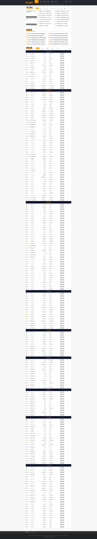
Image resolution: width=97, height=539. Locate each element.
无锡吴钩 (51, 149)
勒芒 (50, 284)
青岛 (44, 385)
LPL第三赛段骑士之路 (32, 56)
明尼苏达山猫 (43, 307)
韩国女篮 (44, 453)
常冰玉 (44, 58)
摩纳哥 (44, 298)
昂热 (50, 225)
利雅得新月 (43, 362)
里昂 (44, 467)
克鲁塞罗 (51, 369)
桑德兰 (44, 277)
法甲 (51, 4)
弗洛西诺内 (51, 211)
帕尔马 (51, 234)
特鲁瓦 (51, 229)
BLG (44, 435)
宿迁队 (51, 165)
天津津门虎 (43, 140)
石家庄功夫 (43, 149)
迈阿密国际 (43, 238)
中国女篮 (44, 69)
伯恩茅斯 (44, 188)
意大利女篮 (51, 474)
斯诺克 (30, 58)
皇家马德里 (43, 282)
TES (44, 133)
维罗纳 (51, 424)
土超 (31, 337)
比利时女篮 (43, 458)
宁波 (44, 261)
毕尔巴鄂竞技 (51, 309)
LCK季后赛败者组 (31, 405)
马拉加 (51, 282)
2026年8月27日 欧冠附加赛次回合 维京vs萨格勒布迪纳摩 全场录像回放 (59, 39)
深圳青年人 (51, 145)
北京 (44, 378)
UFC (29, 197)
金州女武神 (43, 314)
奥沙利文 (51, 58)
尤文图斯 (44, 234)
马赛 (50, 298)
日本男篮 (44, 323)
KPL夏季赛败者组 (31, 325)
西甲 (43, 4)
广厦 (50, 385)
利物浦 (51, 483)
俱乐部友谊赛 (32, 69)
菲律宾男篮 (51, 83)
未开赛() (62, 53)
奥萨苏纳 (44, 334)
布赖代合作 (51, 97)
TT (44, 56)
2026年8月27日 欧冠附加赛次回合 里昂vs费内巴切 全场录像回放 (58, 37)
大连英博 (44, 355)
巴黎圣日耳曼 (43, 488)
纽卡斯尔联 (43, 517)
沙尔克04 (51, 286)
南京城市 (44, 147)
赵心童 (51, 76)
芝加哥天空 (43, 220)
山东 (50, 378)
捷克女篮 (44, 474)
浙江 (44, 138)
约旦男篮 (44, 83)
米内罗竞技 (43, 369)
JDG (44, 252)
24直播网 (30, 532)
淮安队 (44, 163)
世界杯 (54, 4)
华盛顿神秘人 (43, 115)
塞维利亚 (44, 236)
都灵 (50, 209)
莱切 (44, 332)
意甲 (48, 4)
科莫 (50, 293)
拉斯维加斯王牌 (52, 117)
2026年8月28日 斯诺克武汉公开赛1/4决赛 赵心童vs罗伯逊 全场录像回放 (59, 33)
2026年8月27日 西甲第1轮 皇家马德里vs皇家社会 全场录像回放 (36, 41)
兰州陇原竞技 (43, 350)
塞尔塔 (44, 309)
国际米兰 (51, 302)
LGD (50, 133)
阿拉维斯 (44, 108)
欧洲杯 (57, 4)
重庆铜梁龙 (51, 172)
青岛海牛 (44, 129)
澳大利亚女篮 (43, 440)
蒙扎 (44, 213)
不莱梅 (51, 279)
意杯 (31, 387)
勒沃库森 (51, 177)
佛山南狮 (44, 145)
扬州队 (44, 165)
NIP (50, 67)
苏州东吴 (51, 174)
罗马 (50, 332)
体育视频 (52, 1)
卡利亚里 (44, 302)
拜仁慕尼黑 (43, 99)
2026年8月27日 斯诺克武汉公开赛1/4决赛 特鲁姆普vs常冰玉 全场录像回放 (60, 41)
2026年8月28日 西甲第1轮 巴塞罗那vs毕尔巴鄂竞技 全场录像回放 (59, 35)
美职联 (31, 238)
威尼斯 (51, 104)
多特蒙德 (51, 364)
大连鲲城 (44, 259)
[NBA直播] (29, 3)
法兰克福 (51, 186)
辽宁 (44, 371)
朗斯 (50, 195)
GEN (44, 346)
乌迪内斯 (51, 213)
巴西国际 (51, 426)
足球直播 (40, 1)
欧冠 (46, 4)
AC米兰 (44, 104)
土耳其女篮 (51, 458)
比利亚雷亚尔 (51, 108)
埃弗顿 (51, 188)
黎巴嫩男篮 (51, 327)
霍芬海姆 (51, 179)
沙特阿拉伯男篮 (52, 318)
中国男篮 (44, 327)
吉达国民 (51, 204)
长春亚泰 (44, 508)
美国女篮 (44, 451)
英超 (38, 4)
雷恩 (44, 284)
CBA (62, 4)
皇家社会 (44, 218)
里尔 (50, 419)
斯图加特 (51, 99)
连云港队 (51, 163)
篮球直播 (44, 1)
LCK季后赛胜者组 (31, 346)
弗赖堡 (44, 279)
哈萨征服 (44, 222)
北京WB (44, 325)
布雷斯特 (44, 227)
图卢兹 (51, 227)
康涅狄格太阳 (43, 316)
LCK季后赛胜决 (32, 492)
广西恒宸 (51, 147)
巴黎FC (44, 270)
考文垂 (44, 190)
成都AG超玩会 (43, 348)
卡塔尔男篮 (51, 323)
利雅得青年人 (43, 472)
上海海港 (51, 81)
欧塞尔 (44, 225)
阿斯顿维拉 (43, 341)
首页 (36, 1)
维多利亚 (44, 396)
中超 (35, 4)
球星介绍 (56, 1)
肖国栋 (44, 76)
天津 (50, 373)
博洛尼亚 (51, 339)
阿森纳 (51, 341)
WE (50, 252)
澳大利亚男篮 (51, 65)
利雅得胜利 (43, 97)
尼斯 (50, 270)
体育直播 (48, 1)
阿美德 (44, 337)
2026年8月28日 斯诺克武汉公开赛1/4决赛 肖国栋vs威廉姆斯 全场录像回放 (38, 33)
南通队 (51, 524)
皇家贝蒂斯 (43, 481)
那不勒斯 (44, 293)
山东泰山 (51, 161)
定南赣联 (44, 174)
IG (50, 56)
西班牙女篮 (43, 268)
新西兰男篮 (51, 53)
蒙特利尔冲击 (51, 238)
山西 (44, 373)
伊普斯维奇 (43, 483)
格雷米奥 (44, 426)
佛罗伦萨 (44, 211)
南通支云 (51, 259)
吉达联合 (51, 222)
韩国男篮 (44, 318)
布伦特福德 (51, 275)
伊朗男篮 (44, 53)
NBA (60, 4)
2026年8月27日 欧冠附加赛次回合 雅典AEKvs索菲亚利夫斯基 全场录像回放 (38, 39)
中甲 (31, 145)
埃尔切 (51, 92)
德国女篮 (51, 460)
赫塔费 (51, 334)
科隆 (44, 179)
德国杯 (31, 364)
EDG (44, 67)
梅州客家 (51, 261)
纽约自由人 (51, 220)
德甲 (40, 4)
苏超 (31, 163)
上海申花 (44, 161)
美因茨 (44, 181)
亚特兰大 (44, 339)
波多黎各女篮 (51, 440)
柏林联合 (44, 186)
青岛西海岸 (51, 140)
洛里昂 (44, 229)
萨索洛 (44, 209)
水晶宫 (44, 106)
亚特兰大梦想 (51, 113)
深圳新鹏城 (43, 81)
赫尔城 (51, 190)
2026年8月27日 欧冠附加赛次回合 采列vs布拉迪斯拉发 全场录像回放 (37, 37)
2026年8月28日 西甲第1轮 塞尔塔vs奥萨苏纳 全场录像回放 (36, 35)
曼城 (50, 106)
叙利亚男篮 (43, 65)
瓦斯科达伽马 (51, 396)
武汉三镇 (51, 129)
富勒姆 (51, 277)
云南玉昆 (51, 138)
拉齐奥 (44, 300)
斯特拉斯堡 (43, 195)
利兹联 (44, 275)
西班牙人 (51, 218)
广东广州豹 (51, 515)
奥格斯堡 (44, 286)
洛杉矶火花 (51, 115)
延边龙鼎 (51, 506)
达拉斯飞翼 (51, 316)
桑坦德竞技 (43, 92)
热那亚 (51, 300)
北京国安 (51, 350)
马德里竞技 (51, 236)
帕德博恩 (51, 181)
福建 (50, 371)
